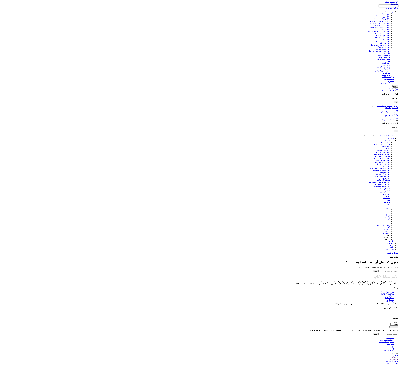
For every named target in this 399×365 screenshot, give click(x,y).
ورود (396, 102)
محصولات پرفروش (387, 83)
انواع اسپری (386, 13)
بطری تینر (386, 53)
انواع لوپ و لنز (385, 43)
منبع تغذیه (386, 73)
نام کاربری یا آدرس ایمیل (389, 94)
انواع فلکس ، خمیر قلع (382, 35)
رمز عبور (394, 98)
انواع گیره (386, 39)
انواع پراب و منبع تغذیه (382, 15)
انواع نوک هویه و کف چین (381, 47)
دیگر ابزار (391, 81)
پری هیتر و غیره (384, 57)
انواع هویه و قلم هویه (383, 49)
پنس (388, 61)
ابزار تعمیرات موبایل (387, 11)
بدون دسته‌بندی (389, 79)
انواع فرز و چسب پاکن (382, 33)
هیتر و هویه (386, 75)
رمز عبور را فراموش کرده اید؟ (387, 106)
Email (396, 324)
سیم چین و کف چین (383, 67)
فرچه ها (387, 69)
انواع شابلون (385, 29)
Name (396, 322)
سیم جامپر (386, 65)
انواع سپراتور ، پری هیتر (382, 25)
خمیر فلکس (386, 63)
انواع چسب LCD (388, 77)
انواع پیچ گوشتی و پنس (382, 17)
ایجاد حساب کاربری (388, 90)
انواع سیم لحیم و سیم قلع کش (379, 27)
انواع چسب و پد (384, 19)
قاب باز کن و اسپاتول (382, 71)
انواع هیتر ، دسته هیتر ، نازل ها (379, 51)
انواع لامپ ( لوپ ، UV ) (382, 41)
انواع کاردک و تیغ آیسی (382, 37)
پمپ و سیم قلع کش (383, 59)
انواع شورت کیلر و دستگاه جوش (379, 31)
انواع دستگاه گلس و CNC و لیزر (379, 21)
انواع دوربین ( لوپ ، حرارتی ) (380, 23)
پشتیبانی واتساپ (392, 253)
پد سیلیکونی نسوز (384, 55)
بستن (396, 355)
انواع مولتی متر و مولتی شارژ (380, 45)
